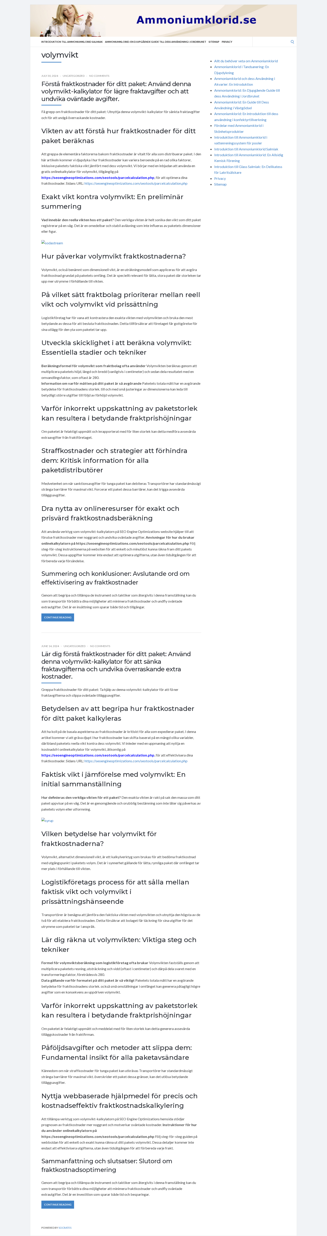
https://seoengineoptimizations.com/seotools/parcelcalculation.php (136, 183)
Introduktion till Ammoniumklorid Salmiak (72, 41)
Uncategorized (74, 75)
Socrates (65, 1227)
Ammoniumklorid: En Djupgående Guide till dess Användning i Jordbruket (155, 41)
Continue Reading (57, 617)
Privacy (227, 41)
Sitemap (214, 41)
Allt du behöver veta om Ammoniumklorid (246, 61)
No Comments (99, 75)
